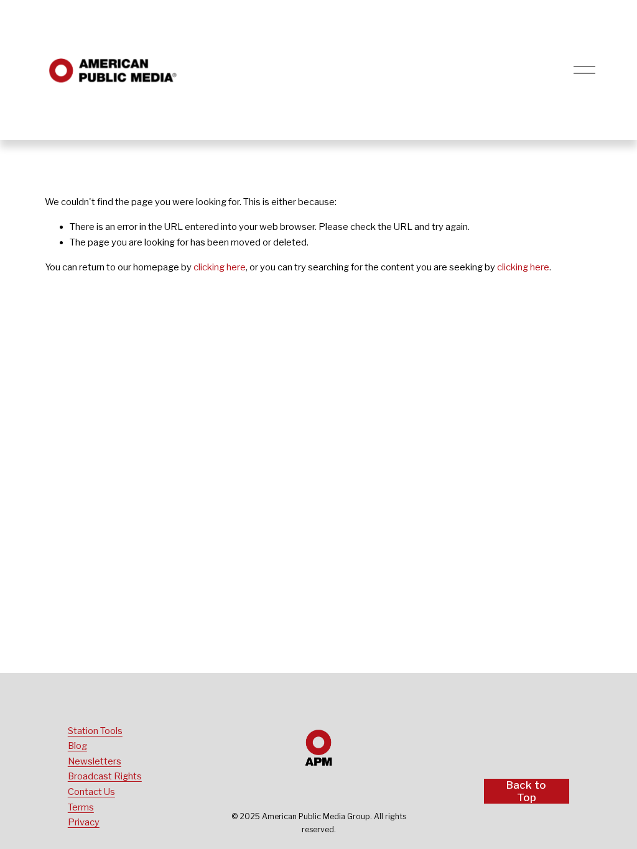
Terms (81, 807)
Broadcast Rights (105, 776)
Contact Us (91, 791)
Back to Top (526, 791)
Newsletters (94, 761)
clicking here (219, 267)
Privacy (84, 822)
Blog (77, 745)
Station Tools (95, 731)
